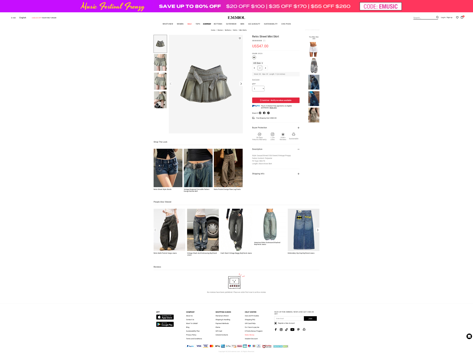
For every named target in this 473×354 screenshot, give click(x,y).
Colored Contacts (222, 335)
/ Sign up (449, 17)
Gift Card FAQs (250, 323)
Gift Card (219, 331)
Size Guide (255, 80)
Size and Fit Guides (252, 316)
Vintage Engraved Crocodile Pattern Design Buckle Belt (196, 190)
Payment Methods (222, 323)
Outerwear (231, 24)
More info (273, 108)
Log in (443, 17)
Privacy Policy (191, 335)
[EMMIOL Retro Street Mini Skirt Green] (254, 58)
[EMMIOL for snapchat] (304, 329)
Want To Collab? (192, 323)
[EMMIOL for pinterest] (298, 329)
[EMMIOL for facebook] (275, 329)
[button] (317, 230)
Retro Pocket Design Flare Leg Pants (227, 189)
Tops (198, 24)
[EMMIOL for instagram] (281, 329)
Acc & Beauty (254, 24)
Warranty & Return (222, 316)
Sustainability (270, 24)
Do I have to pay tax (252, 327)
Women (180, 24)
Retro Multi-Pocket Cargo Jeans (165, 253)
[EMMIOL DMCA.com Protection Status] (280, 348)
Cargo (207, 24)
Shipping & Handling (223, 320)
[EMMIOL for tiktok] (286, 329)
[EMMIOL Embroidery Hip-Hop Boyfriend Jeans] (303, 229)
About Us (189, 316)
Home (213, 30)
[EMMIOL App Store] (165, 319)
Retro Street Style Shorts (163, 189)
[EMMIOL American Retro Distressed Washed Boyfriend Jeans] (270, 224)
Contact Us (190, 320)
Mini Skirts (243, 30)
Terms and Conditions (194, 339)
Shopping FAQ (250, 320)
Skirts (235, 30)
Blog (187, 327)
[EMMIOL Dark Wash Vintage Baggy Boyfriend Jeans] (236, 229)
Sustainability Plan (193, 331)
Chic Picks (286, 24)
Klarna (218, 327)
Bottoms (218, 24)
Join (310, 318)
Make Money (249, 335)
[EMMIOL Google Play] (165, 326)
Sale (189, 24)
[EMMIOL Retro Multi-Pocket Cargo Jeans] (169, 229)
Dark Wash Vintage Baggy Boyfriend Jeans (236, 253)
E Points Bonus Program (253, 331)
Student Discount (251, 339)
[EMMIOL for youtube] (292, 329)
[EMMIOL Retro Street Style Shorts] (168, 168)
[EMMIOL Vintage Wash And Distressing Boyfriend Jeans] (203, 229)
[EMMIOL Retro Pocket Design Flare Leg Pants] (228, 168)
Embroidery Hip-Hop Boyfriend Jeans (301, 253)
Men (242, 24)
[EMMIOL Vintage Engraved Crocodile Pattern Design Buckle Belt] (198, 168)
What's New (168, 24)
